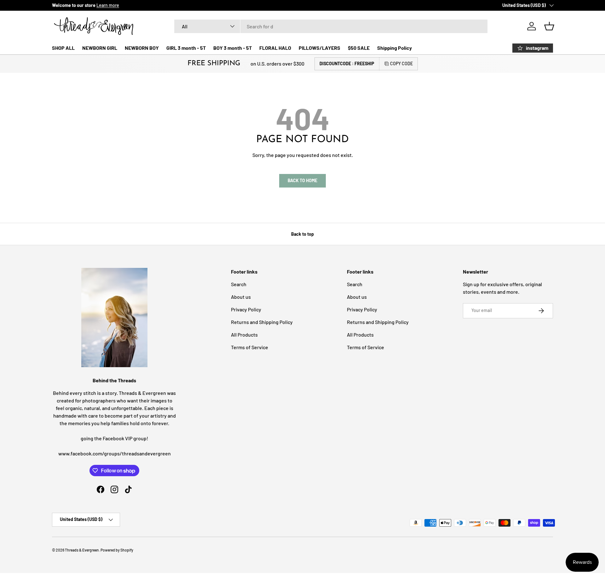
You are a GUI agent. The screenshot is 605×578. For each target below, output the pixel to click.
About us (241, 297)
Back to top (302, 234)
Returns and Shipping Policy (262, 322)
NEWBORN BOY (142, 48)
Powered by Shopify (117, 550)
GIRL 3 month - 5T (186, 48)
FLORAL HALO (275, 48)
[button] (549, 26)
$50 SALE (359, 48)
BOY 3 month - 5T (232, 48)
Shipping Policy (394, 48)
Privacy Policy (246, 309)
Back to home (302, 180)
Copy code (401, 63)
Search (238, 284)
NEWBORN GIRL (99, 48)
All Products (244, 335)
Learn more (107, 5)
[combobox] (330, 26)
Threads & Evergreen (82, 550)
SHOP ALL (63, 48)
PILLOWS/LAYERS (319, 48)
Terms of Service (249, 347)
